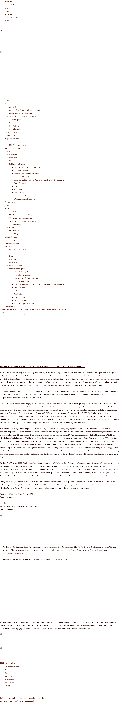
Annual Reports (15, 120)
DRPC (11, 701)
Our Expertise (10, 135)
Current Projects (11, 132)
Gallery (7, 673)
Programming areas (12, 139)
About (7, 104)
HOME (7, 101)
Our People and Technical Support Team (24, 110)
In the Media (14, 154)
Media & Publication (13, 148)
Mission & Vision (11, 5)
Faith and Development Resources (27, 173)
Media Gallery (10, 676)
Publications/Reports (17, 164)
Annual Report (14, 129)
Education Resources (22, 170)
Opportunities (10, 202)
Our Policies (14, 126)
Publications (18, 189)
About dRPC (9, 2)
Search (2, 30)
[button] (59, 27)
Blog (11, 151)
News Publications (16, 161)
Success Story (24, 177)
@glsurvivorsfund (65, 550)
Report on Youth (20, 196)
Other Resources (20, 183)
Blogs (2, 312)
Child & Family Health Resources (27, 167)
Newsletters (13, 158)
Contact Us (9, 11)
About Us (12, 107)
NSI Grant (8, 142)
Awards (7, 8)
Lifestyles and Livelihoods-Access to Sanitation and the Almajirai (39, 180)
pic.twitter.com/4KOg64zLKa (14, 553)
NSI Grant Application (17, 145)
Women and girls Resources (24, 199)
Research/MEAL (20, 193)
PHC (15, 186)
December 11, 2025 (62, 559)
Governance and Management (20, 113)
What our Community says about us (22, 116)
